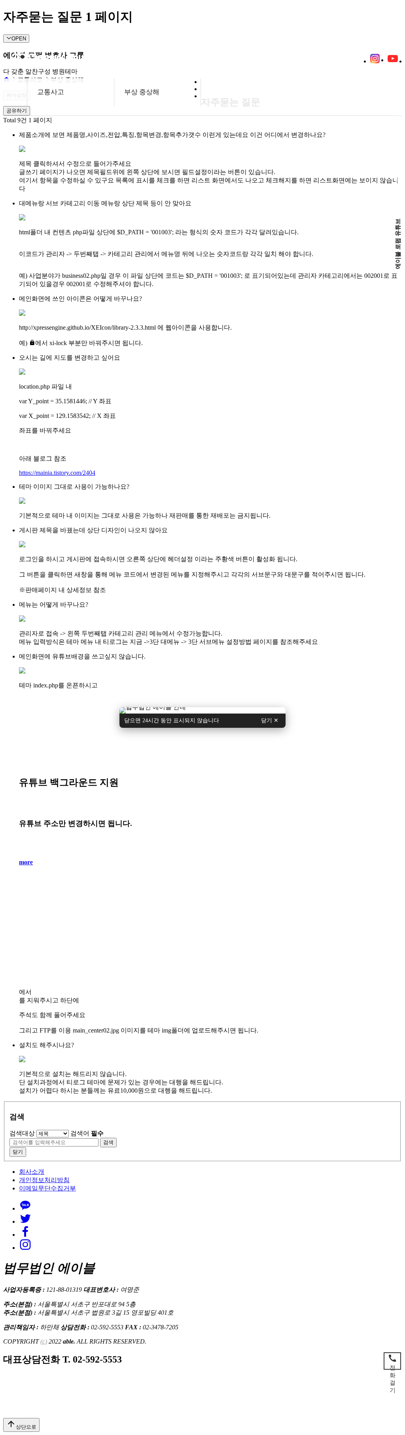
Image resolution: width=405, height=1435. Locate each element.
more (26, 862)
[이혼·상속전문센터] (202, 711)
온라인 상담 (42, 60)
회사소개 (31, 1171)
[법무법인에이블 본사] (202, 712)
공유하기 (16, 111)
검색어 (87, 1133)
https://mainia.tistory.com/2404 (57, 472)
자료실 (118, 60)
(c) (43, 1341)
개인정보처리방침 (44, 1180)
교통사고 (50, 92)
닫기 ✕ (269, 720)
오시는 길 (84, 60)
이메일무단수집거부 (47, 1188)
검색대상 (22, 1133)
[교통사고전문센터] (202, 709)
